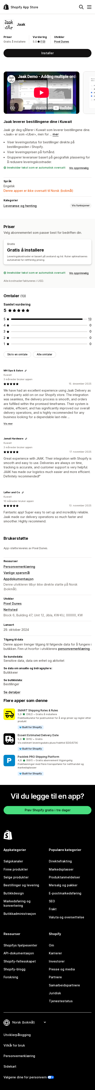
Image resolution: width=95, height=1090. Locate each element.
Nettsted (10, 610)
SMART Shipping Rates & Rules (38, 710)
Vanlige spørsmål (17, 573)
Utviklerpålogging (17, 1035)
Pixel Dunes (61, 41)
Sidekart (10, 1066)
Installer (47, 53)
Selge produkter (16, 877)
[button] (47, 719)
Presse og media (62, 969)
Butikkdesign (14, 893)
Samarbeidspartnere (64, 985)
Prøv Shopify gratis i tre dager (47, 810)
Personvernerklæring (19, 566)
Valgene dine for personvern (25, 1077)
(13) (42, 41)
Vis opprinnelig (79, 168)
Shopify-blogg (14, 969)
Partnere (55, 977)
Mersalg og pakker (63, 885)
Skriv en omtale (17, 354)
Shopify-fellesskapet (20, 961)
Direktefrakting (60, 861)
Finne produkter (16, 869)
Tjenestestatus (61, 1001)
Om (51, 945)
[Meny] (89, 7)
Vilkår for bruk (14, 1045)
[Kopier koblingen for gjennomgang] (25, 370)
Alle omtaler (44, 354)
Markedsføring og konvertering (17, 903)
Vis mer (8, 423)
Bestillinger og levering (21, 885)
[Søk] (81, 7)
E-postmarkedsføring (65, 893)
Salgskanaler (13, 861)
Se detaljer (12, 692)
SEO (52, 901)
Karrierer (55, 953)
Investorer (57, 961)
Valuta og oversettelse (66, 917)
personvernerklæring (74, 649)
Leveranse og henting (20, 206)
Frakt (53, 909)
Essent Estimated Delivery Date (38, 735)
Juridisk (55, 993)
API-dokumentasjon (19, 953)
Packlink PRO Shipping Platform (38, 756)
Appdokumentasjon (18, 579)
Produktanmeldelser (64, 877)
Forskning (11, 977)
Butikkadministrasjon (20, 914)
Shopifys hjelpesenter (20, 945)
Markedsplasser (61, 869)
